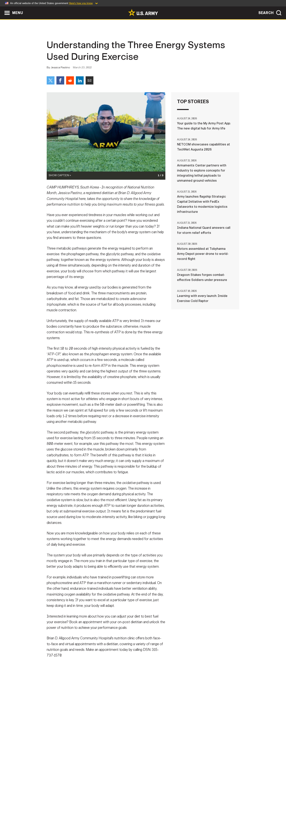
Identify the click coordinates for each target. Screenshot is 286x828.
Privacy (98, 810)
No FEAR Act (185, 810)
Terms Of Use (119, 810)
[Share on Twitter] (50, 80)
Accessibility (146, 810)
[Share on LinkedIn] (80, 80)
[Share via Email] (89, 80)
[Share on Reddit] (70, 80)
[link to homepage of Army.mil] (143, 12)
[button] (2, 8)
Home (58, 810)
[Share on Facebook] (60, 80)
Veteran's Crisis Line (216, 810)
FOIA (166, 810)
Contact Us (76, 810)
